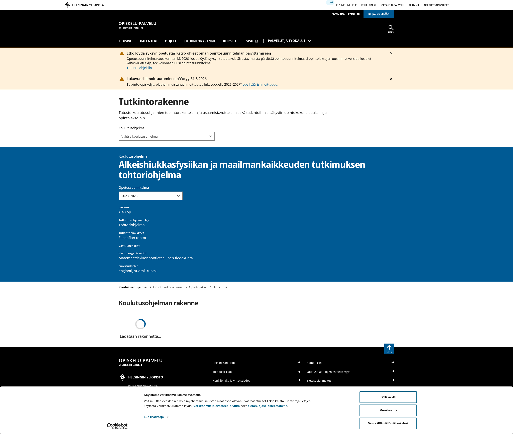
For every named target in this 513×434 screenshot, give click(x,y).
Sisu (252, 41)
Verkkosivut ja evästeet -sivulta (216, 406)
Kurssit (229, 41)
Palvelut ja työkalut (286, 41)
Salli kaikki (388, 397)
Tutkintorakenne (200, 41)
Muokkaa (386, 410)
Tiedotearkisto (222, 372)
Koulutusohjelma (131, 128)
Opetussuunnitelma (134, 187)
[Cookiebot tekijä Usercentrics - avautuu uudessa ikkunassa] (117, 426)
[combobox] (162, 136)
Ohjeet (170, 41)
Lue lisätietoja (154, 417)
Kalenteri (148, 41)
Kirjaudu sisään (379, 14)
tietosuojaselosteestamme (267, 406)
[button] (210, 136)
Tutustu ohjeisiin (139, 68)
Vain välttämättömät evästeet (388, 423)
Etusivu (125, 41)
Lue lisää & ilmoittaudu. (260, 84)
